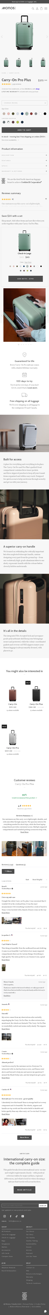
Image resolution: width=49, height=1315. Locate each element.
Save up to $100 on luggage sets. (24, 2)
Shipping (29, 1280)
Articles (29, 1250)
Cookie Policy (40, 1304)
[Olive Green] (13, 113)
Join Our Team (31, 1256)
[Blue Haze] (17, 113)
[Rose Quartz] (8, 113)
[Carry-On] (13, 692)
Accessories (6, 1250)
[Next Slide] (45, 848)
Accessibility (36, 1307)
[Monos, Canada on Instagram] (4, 1217)
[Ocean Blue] (22, 113)
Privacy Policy (28, 1304)
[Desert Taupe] (4, 113)
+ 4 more (16, 921)
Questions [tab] (20, 865)
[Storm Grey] (36, 113)
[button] (11, 84)
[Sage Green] (26, 113)
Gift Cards (5, 1253)
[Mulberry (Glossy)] (13, 122)
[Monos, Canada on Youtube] (23, 1217)
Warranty (29, 1277)
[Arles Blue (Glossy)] (22, 122)
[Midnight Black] (45, 113)
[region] (24, 848)
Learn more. (32, 388)
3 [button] (23, 344)
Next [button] (47, 37)
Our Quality (30, 1237)
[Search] (33, 9)
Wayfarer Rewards (8, 1267)
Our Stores (30, 1231)
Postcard (29, 1253)
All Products (6, 1231)
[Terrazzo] (8, 122)
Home (4, 73)
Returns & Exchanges (34, 1274)
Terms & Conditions (33, 1283)
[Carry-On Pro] (13, 736)
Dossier (29, 1247)
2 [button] (21, 344)
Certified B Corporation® (31, 182)
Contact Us (30, 1267)
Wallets (4, 1247)
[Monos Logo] (8, 8)
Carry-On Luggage (8, 1234)
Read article (24, 1190)
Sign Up (43, 1206)
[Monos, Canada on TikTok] (16, 1217)
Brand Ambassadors (9, 1271)
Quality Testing (32, 1241)
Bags (3, 1241)
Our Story (29, 1234)
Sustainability (31, 1244)
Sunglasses (6, 1244)
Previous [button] (1, 37)
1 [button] (18, 344)
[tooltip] (32, 816)
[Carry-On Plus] (36, 692)
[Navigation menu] (45, 8)
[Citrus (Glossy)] (17, 122)
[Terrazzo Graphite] (4, 122)
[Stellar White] (40, 113)
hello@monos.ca (15, 1221)
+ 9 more (6, 1038)
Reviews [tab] (7, 865)
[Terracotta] (31, 113)
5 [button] (28, 344)
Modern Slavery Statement (20, 1307)
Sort (27, 880)
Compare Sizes (7, 1256)
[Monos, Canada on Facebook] (10, 1217)
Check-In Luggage (8, 1237)
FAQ (27, 1271)
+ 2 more (21, 1123)
